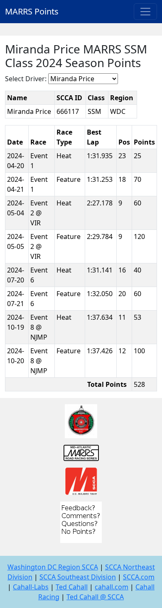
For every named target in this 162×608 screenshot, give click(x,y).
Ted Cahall (72, 586)
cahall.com (111, 586)
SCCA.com (139, 576)
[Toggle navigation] (145, 11)
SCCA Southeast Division (77, 576)
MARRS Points (32, 11)
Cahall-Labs (31, 586)
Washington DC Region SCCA (52, 567)
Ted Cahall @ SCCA (95, 596)
